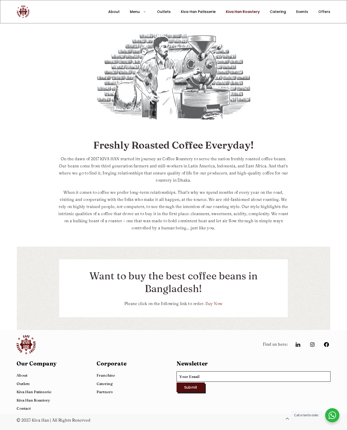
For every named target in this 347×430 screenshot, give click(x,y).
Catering (105, 383)
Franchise (106, 375)
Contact (24, 408)
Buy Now (214, 303)
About (22, 375)
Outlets (23, 383)
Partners (105, 391)
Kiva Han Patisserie (34, 391)
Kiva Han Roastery (33, 400)
